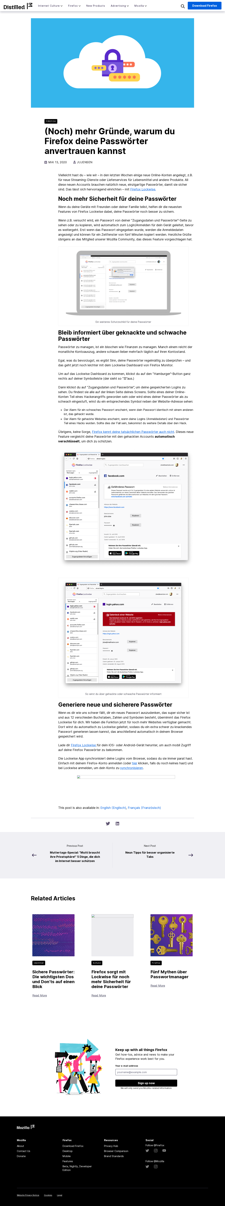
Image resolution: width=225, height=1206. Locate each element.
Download (204, 5)
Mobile (67, 1156)
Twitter (147, 1150)
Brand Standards (114, 1156)
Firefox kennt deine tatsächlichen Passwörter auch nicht (133, 432)
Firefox (73, 5)
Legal (59, 1195)
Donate (21, 1156)
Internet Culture (49, 5)
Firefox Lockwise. (143, 189)
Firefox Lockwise (84, 745)
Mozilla (18, 5)
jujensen (84, 162)
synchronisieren (131, 768)
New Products (95, 5)
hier (134, 763)
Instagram (156, 1150)
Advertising (118, 5)
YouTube (164, 1150)
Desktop (68, 1151)
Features (68, 1161)
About (20, 1145)
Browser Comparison (116, 1151)
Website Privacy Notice (28, 1195)
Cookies (48, 1195)
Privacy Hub (111, 1145)
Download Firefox (73, 1145)
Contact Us (23, 1151)
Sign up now (146, 1083)
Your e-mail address (126, 1065)
